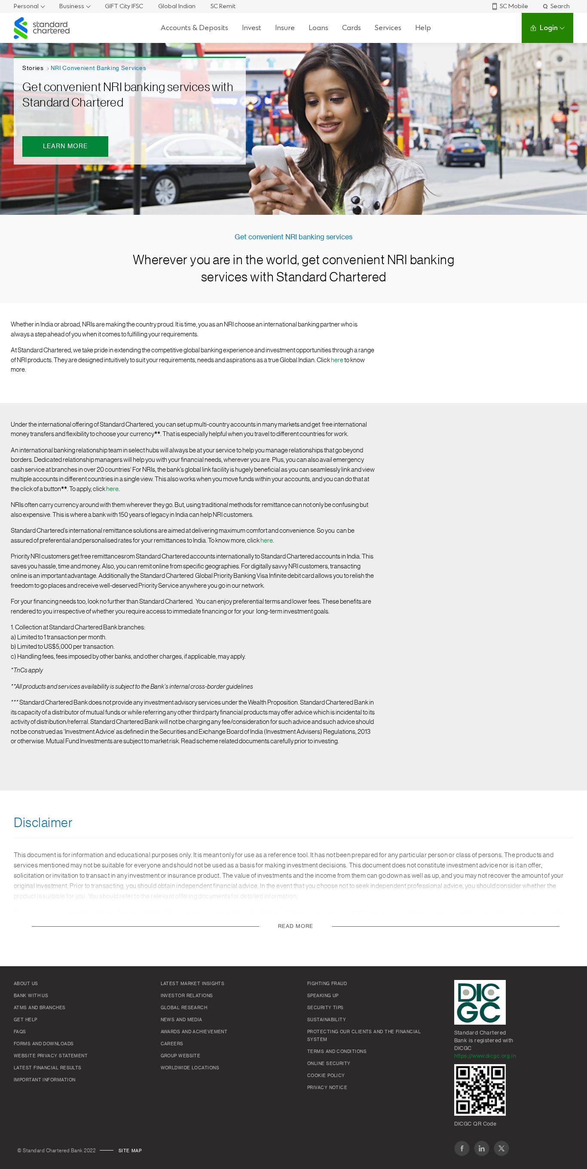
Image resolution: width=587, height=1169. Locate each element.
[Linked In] (481, 1148)
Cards (351, 27)
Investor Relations (187, 996)
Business (71, 6)
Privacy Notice (327, 1088)
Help (423, 27)
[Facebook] (462, 1148)
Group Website (181, 1056)
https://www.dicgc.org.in (485, 1056)
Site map (130, 1151)
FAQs (20, 1032)
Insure (285, 27)
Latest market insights (193, 984)
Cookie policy (326, 1076)
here (337, 360)
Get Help (25, 1020)
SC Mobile (514, 6)
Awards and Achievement (194, 1032)
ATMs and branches (40, 1008)
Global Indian (177, 6)
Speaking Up (323, 996)
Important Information (44, 1080)
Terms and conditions (337, 1052)
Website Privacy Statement (51, 1056)
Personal (26, 6)
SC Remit (223, 6)
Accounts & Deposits (194, 27)
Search (560, 6)
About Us (26, 984)
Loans (318, 27)
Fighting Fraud (327, 984)
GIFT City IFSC (124, 6)
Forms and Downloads (44, 1044)
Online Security (329, 1064)
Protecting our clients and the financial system (364, 1036)
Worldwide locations (190, 1068)
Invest (251, 27)
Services (388, 27)
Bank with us (31, 996)
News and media (181, 1020)
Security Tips (325, 1008)
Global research (184, 1008)
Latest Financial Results (48, 1068)
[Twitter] (501, 1148)
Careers (172, 1044)
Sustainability (326, 1020)
